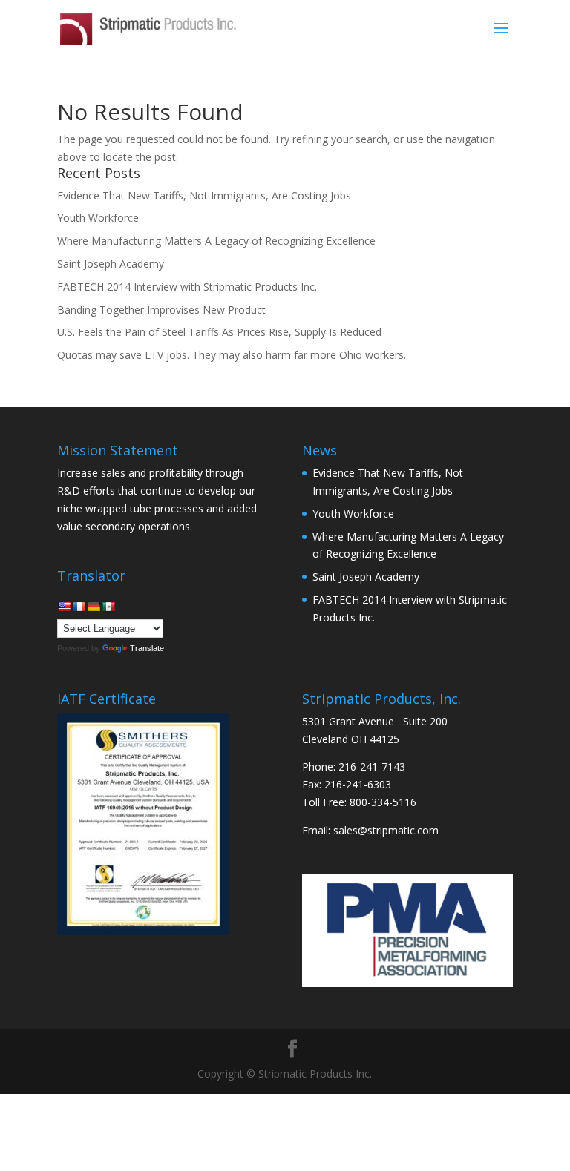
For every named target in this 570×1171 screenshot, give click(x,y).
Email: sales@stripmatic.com (370, 830)
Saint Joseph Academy (110, 264)
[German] (93, 607)
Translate (147, 648)
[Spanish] (108, 607)
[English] (64, 607)
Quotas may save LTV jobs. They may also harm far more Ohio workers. (231, 355)
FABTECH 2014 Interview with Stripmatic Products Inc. (187, 287)
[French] (78, 607)
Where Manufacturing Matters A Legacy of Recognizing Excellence (216, 241)
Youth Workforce (98, 218)
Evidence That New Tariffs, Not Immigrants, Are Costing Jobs (204, 195)
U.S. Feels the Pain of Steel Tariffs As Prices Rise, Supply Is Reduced (219, 332)
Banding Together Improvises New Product (161, 310)
